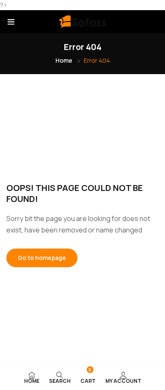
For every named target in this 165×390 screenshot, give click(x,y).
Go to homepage (42, 258)
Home (63, 60)
